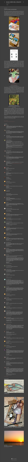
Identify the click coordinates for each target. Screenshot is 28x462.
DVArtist (7, 361)
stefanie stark (7, 310)
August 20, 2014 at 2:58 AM (9, 200)
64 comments (7, 428)
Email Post (7, 120)
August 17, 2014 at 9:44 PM (9, 128)
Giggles (7, 349)
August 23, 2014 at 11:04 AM (9, 322)
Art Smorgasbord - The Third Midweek (12, 427)
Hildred (7, 177)
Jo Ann (7, 367)
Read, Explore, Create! (13, 2)
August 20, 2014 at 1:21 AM (8, 195)
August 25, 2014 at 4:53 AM (9, 359)
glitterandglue (8, 242)
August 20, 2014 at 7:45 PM (9, 267)
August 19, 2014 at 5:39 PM (8, 175)
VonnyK (7, 286)
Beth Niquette (8, 317)
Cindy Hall (7, 130)
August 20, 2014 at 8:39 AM (9, 211)
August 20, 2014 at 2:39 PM (9, 240)
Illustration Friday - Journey (14, 84)
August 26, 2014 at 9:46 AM (9, 365)
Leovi (7, 167)
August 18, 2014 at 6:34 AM (9, 133)
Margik (7, 248)
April (6, 202)
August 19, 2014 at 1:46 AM (8, 165)
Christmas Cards (10, 121)
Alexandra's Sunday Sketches (14, 83)
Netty (7, 331)
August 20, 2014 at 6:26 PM (9, 263)
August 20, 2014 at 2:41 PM (9, 246)
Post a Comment (6, 376)
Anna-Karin (7, 135)
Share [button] (4, 120)
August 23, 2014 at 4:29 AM (9, 315)
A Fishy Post (6, 393)
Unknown (7, 190)
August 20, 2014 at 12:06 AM (9, 188)
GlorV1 (7, 297)
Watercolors (13, 121)
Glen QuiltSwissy (8, 265)
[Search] (23, 2)
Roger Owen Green (8, 208)
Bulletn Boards (7, 121)
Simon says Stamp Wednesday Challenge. (17, 163)
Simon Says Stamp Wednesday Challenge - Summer (14, 31)
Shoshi (7, 254)
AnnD (7, 302)
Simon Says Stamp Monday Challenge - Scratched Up (14, 48)
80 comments (7, 447)
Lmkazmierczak (8, 269)
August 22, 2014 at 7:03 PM (9, 300)
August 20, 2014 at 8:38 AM (9, 206)
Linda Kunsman (8, 324)
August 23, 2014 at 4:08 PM (9, 329)
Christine (7, 345)
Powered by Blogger (15, 458)
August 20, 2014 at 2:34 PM (9, 235)
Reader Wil (7, 197)
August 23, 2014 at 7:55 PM (9, 343)
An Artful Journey (8, 446)
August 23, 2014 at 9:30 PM (9, 347)
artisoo (7, 276)
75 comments (7, 394)
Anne (6, 237)
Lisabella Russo (8, 150)
